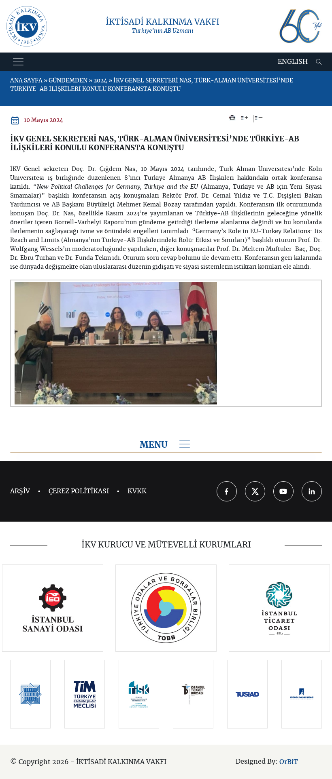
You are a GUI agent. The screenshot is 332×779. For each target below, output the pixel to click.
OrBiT (288, 762)
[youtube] (283, 491)
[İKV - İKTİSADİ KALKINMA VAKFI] (26, 26)
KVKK (137, 491)
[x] (255, 491)
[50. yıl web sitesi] (300, 26)
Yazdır (232, 117)
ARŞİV (20, 491)
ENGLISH (293, 62)
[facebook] (227, 491)
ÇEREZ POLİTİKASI (79, 491)
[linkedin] (312, 491)
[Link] (53, 608)
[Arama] (319, 62)
